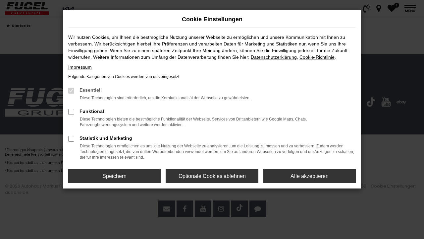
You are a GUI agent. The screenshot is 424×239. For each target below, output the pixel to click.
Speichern (114, 176)
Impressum (80, 67)
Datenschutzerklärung (274, 57)
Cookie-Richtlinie (317, 57)
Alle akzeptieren (310, 176)
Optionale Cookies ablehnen (212, 176)
